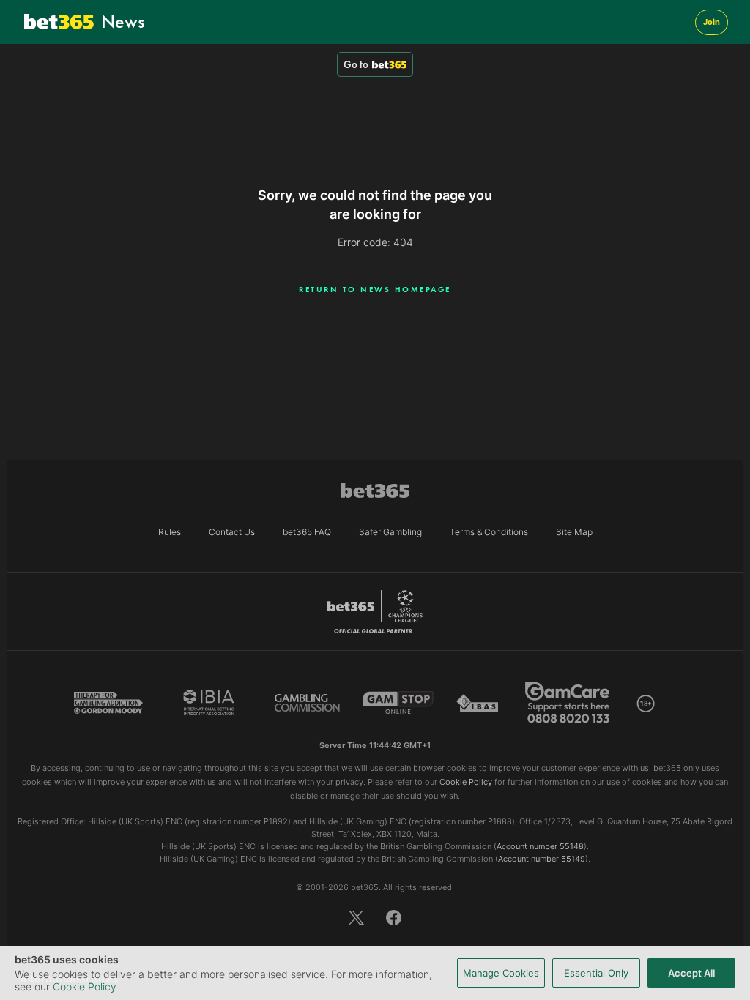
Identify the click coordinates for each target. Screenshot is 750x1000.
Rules (169, 531)
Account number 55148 (540, 846)
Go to (356, 64)
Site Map (574, 531)
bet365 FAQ (307, 531)
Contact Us (232, 531)
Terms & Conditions (489, 531)
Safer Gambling (390, 531)
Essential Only (596, 973)
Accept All (691, 973)
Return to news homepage (375, 289)
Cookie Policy (84, 986)
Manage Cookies (501, 973)
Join (711, 22)
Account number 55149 (541, 859)
